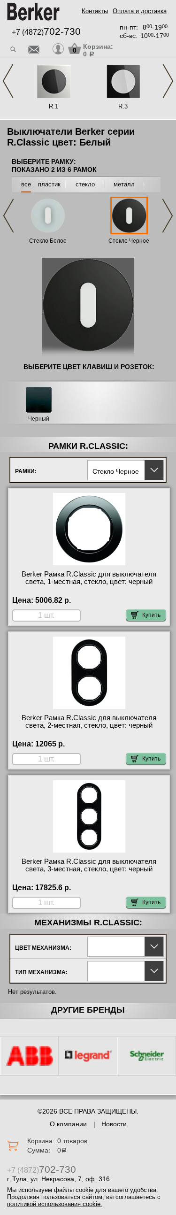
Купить (151, 615)
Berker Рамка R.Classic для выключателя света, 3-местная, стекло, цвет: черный (89, 865)
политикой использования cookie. (54, 1203)
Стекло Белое (48, 241)
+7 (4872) (46, 32)
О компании (68, 1124)
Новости (114, 1124)
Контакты (95, 11)
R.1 (53, 106)
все (26, 184)
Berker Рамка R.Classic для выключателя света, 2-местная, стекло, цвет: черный (89, 721)
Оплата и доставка (140, 11)
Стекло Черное (128, 241)
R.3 (123, 106)
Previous (8, 81)
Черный (38, 419)
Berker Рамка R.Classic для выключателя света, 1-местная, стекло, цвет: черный (89, 577)
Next (168, 81)
